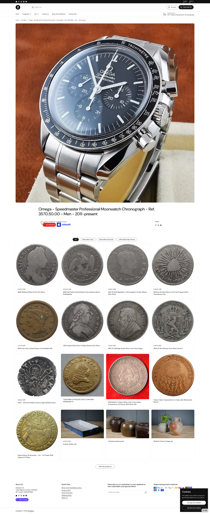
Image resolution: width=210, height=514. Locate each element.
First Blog (23, 20)
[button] (186, 7)
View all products (105, 467)
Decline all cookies (194, 508)
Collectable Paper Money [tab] (127, 239)
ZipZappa (31, 511)
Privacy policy (66, 490)
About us (65, 498)
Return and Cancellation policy (72, 488)
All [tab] (76, 239)
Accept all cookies (194, 503)
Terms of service (67, 493)
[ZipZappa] (18, 7)
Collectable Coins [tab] (87, 239)
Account (173, 7)
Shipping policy (67, 495)
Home (17, 20)
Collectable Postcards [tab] (106, 239)
